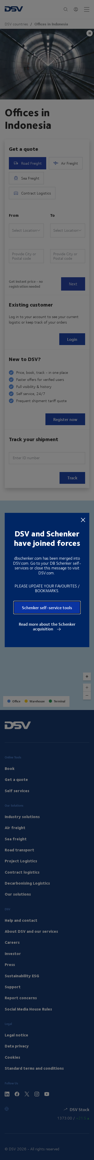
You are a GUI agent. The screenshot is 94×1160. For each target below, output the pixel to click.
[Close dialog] (83, 519)
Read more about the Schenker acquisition (47, 626)
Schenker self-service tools (47, 607)
